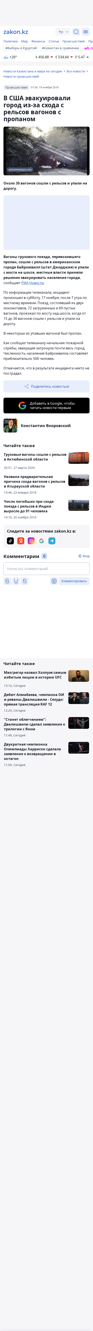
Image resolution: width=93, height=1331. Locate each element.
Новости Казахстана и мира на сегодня (32, 71)
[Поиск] (76, 32)
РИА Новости (32, 282)
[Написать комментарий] (46, 568)
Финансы (38, 41)
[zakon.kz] (15, 32)
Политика (10, 41)
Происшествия (74, 41)
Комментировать (74, 581)
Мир (24, 41)
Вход (86, 556)
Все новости (76, 71)
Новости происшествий (21, 76)
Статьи (54, 41)
